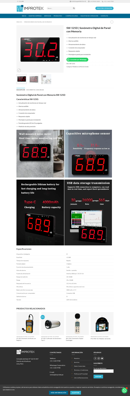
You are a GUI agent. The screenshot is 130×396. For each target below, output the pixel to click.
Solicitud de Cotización (89, 16)
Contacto (104, 16)
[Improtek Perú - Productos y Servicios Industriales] (30, 8)
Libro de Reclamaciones (81, 378)
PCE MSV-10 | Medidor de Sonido (100, 338)
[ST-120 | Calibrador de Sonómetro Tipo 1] (52, 323)
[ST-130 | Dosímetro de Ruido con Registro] (27, 323)
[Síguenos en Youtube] (22, 1)
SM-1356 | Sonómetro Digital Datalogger (74, 339)
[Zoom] (19, 70)
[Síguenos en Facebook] (17, 1)
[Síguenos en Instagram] (19, 1)
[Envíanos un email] (21, 1)
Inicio (24, 16)
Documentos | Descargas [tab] (35, 90)
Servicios (47, 16)
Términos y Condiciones (81, 370)
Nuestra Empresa (35, 16)
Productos (58, 16)
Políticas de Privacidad (81, 374)
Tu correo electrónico (100, 368)
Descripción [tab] (20, 90)
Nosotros (77, 358)
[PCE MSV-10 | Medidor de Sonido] (102, 323)
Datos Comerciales (79, 366)
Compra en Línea (72, 16)
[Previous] (20, 49)
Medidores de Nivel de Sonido (38, 22)
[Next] (60, 49)
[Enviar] (73, 8)
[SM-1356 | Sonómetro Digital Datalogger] (77, 323)
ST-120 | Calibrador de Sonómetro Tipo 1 (51, 339)
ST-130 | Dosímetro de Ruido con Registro (26, 339)
